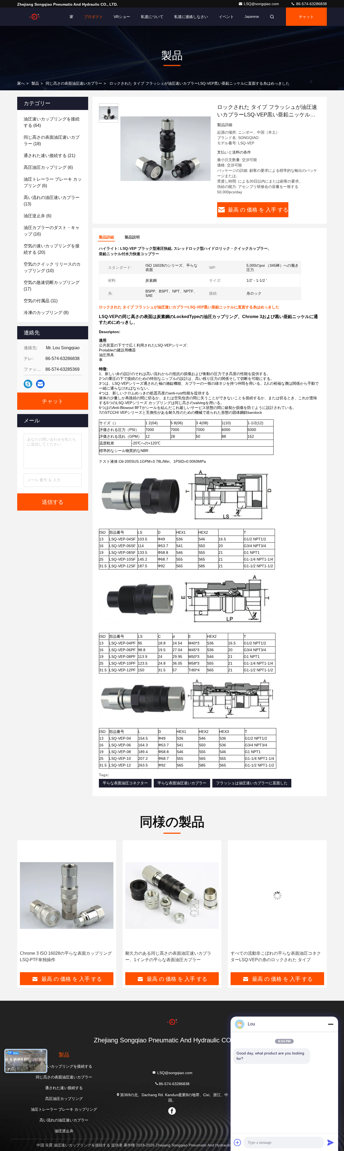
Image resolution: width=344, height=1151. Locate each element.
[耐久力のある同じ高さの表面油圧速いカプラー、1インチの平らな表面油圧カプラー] (66, 895)
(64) (52, 122)
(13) (52, 200)
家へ (21, 83)
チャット (306, 17)
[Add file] (237, 1142)
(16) (52, 230)
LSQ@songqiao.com (262, 4)
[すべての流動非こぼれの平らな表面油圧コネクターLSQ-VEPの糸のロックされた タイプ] (172, 895)
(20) (52, 249)
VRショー (122, 17)
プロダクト (93, 17)
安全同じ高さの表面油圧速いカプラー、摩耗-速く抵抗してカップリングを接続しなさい (276, 956)
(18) (52, 140)
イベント (226, 17)
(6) (48, 167)
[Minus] (330, 1024)
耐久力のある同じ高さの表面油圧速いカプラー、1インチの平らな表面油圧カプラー (63, 956)
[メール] (40, 383)
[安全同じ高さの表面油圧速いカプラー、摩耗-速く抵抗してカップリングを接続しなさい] (277, 895)
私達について (152, 17)
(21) (49, 155)
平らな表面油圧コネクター (125, 783)
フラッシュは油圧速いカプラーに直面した (252, 783)
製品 (35, 83)
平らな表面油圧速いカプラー (181, 783)
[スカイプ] (27, 383)
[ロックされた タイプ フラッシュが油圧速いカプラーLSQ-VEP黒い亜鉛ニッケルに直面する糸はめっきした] (165, 148)
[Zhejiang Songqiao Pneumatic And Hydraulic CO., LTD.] (34, 16)
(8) (46, 312)
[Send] (330, 1142)
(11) (41, 300)
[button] (27, 908)
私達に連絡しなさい (191, 17)
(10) (52, 267)
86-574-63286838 (311, 4)
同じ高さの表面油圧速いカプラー (74, 83)
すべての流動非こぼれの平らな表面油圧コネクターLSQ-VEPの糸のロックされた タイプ (170, 956)
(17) (52, 285)
